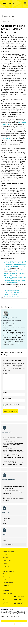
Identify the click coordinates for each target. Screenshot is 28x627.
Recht (4, 580)
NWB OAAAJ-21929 (7, 139)
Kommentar (6, 373)
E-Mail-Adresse (7, 398)
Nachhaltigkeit (7, 560)
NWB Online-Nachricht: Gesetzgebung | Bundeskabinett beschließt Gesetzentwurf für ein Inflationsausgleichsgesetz (15, 262)
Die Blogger (6, 585)
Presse (5, 563)
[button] (23, 3)
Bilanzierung (6, 577)
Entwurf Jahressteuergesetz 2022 (13, 270)
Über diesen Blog (8, 582)
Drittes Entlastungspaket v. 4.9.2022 (14, 266)
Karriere (5, 557)
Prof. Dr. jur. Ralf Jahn (10, 318)
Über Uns (6, 554)
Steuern (5, 574)
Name (5, 392)
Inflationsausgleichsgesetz (11, 290)
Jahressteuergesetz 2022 (11, 296)
